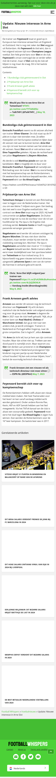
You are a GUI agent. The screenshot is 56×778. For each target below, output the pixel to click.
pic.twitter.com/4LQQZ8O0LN (25, 282)
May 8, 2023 (16, 288)
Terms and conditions (40, 749)
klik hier (37, 6)
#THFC (26, 105)
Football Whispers (10, 711)
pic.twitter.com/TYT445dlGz (24, 109)
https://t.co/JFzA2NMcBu (34, 279)
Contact (10, 749)
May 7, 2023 (39, 374)
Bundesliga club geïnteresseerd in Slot (26, 77)
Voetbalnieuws (28, 711)
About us (22, 749)
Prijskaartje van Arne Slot (20, 81)
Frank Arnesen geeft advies (21, 86)
